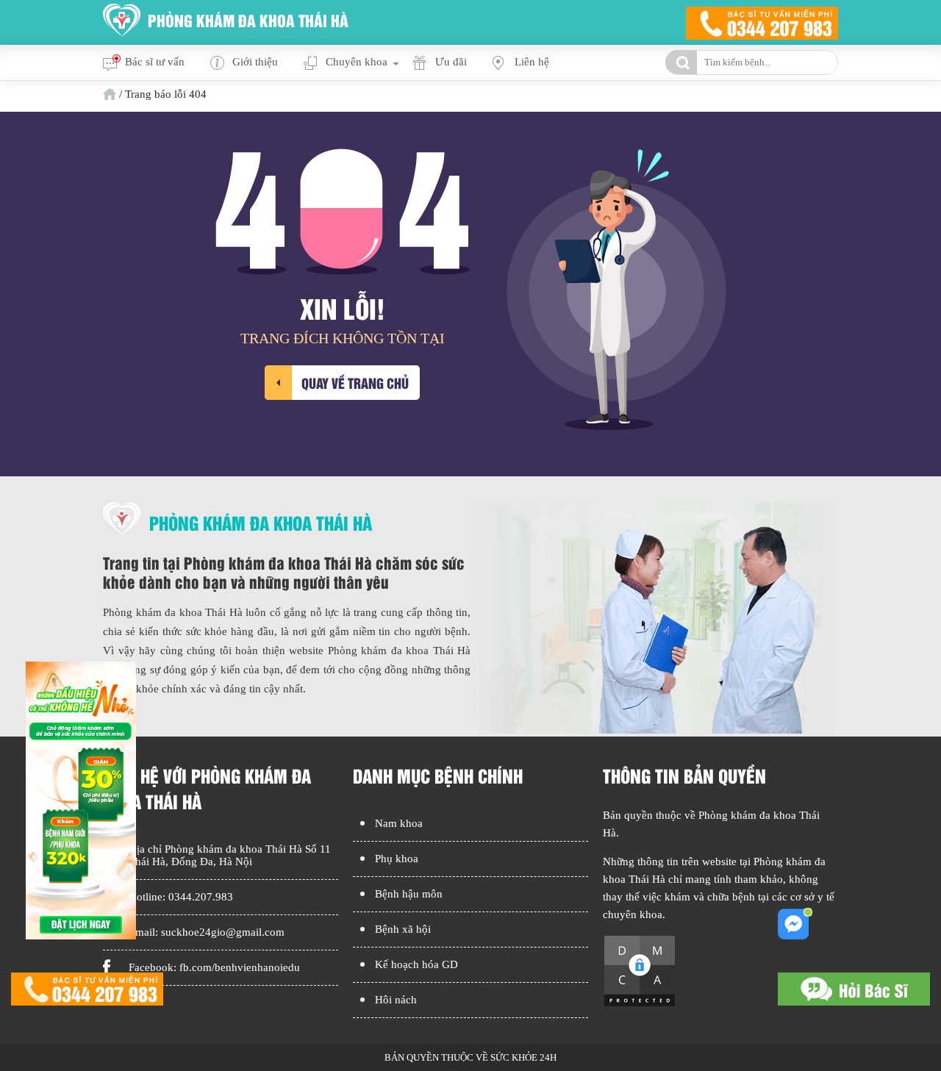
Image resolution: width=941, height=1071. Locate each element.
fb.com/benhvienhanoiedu (239, 967)
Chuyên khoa (356, 62)
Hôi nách (396, 1000)
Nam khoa (399, 823)
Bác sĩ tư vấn (155, 62)
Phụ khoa (396, 858)
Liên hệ (532, 62)
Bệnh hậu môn (409, 894)
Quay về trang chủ (355, 383)
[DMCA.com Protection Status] (639, 1004)
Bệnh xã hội (403, 929)
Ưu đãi (451, 62)
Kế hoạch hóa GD (416, 964)
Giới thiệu (255, 62)
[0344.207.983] (87, 991)
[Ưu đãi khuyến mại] (81, 936)
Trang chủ (109, 94)
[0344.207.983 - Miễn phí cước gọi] (762, 22)
